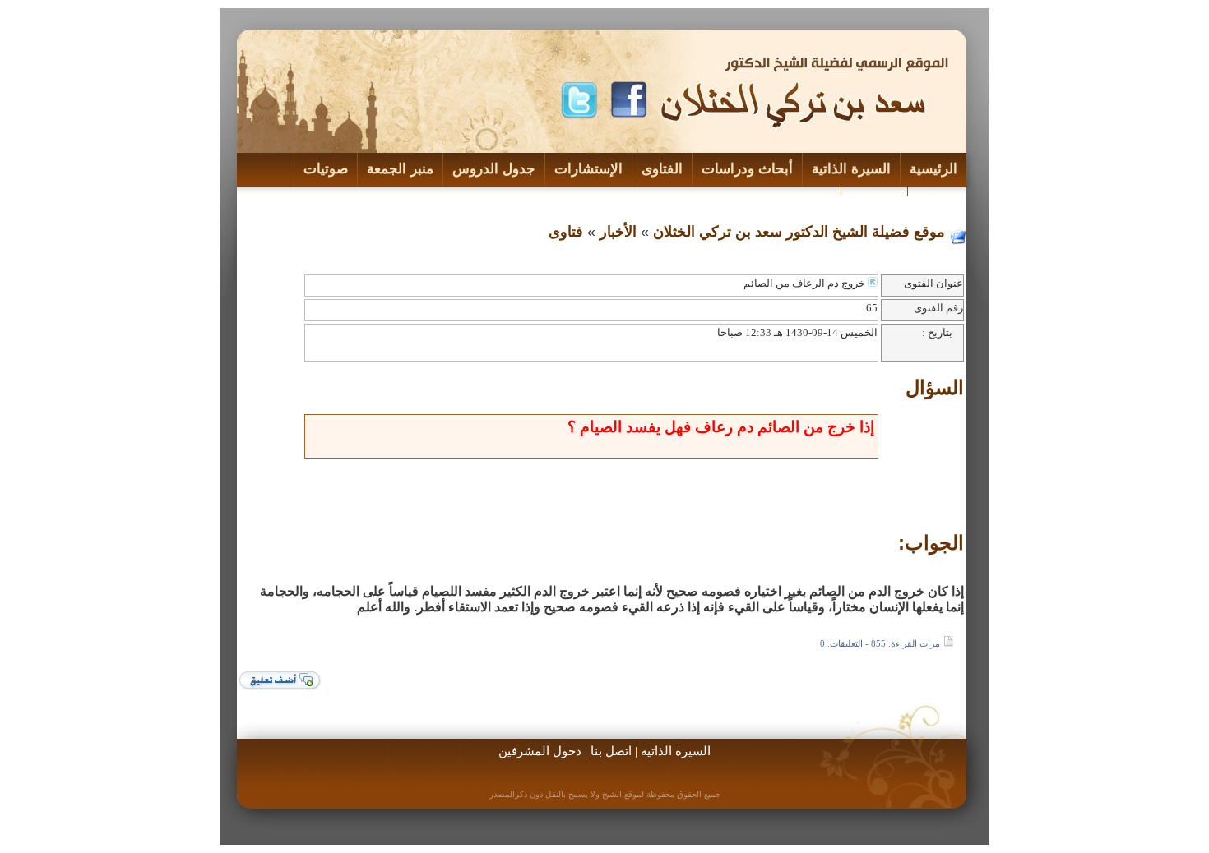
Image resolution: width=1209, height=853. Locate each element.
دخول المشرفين (539, 751)
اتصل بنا (611, 751)
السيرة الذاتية (676, 751)
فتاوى (566, 232)
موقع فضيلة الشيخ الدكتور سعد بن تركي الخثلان (799, 232)
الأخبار (618, 232)
